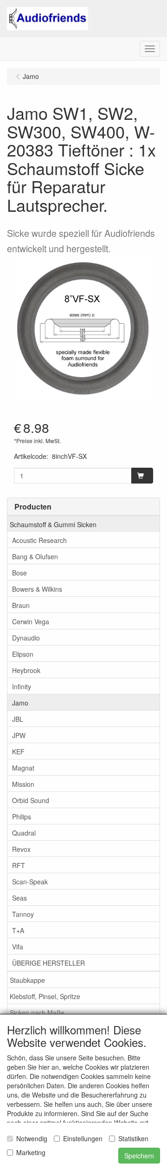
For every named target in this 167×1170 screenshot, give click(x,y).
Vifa (17, 946)
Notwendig (31, 1138)
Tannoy (23, 914)
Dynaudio (26, 637)
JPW (19, 735)
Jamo (20, 702)
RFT (18, 865)
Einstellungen (83, 1138)
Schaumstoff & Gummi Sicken (53, 524)
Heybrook (26, 670)
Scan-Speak (30, 881)
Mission (23, 784)
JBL (17, 719)
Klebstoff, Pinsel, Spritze (45, 996)
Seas (19, 897)
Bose (19, 572)
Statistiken (133, 1138)
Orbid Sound (30, 800)
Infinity (21, 686)
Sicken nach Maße (37, 1012)
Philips (21, 816)
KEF (18, 751)
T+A (18, 930)
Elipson (22, 654)
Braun (21, 605)
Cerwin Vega (30, 621)
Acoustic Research (39, 540)
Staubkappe (27, 980)
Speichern (139, 1155)
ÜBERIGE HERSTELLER (48, 962)
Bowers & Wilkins (37, 589)
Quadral (24, 832)
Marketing (30, 1152)
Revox (21, 849)
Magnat (23, 767)
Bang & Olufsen (35, 556)
